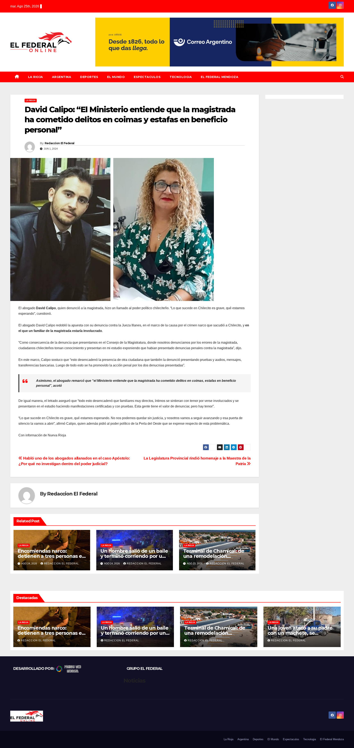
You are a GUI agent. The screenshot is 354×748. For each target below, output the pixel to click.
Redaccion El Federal (59, 143)
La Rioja (35, 77)
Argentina (61, 77)
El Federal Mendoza (219, 77)
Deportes (89, 77)
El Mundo (116, 77)
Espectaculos (147, 77)
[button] (342, 77)
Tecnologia (181, 77)
